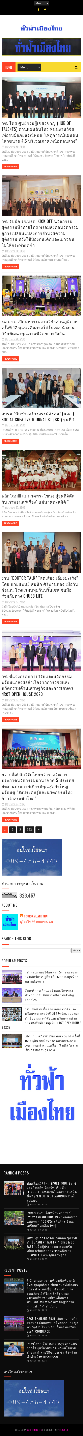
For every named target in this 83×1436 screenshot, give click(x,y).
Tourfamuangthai (36, 916)
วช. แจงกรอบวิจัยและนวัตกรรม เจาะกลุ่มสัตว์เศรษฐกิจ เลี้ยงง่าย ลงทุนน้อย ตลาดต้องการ (52, 976)
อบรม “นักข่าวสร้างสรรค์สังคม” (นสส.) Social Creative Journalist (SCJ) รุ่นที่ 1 (38, 416)
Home (8, 67)
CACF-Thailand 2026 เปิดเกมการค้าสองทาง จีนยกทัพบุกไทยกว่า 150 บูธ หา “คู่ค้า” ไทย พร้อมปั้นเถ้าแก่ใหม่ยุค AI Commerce (52, 1324)
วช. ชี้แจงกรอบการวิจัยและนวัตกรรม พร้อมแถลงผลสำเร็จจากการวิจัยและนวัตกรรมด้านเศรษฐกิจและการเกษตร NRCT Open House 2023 (37, 685)
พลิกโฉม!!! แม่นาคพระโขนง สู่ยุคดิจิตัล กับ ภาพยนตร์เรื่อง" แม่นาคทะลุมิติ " (38, 499)
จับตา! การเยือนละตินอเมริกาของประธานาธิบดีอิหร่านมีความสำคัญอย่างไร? (49, 995)
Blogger (63, 1429)
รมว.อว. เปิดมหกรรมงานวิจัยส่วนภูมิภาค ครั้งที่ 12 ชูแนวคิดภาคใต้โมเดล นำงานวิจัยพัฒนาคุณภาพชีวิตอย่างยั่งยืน (40, 327)
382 (29, 830)
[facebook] (38, 9)
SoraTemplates (34, 1429)
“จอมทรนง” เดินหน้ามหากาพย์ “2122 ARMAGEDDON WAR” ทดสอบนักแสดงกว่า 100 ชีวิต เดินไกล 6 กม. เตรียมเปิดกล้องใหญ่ (52, 1219)
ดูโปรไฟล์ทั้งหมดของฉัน (36, 921)
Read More (10, 166)
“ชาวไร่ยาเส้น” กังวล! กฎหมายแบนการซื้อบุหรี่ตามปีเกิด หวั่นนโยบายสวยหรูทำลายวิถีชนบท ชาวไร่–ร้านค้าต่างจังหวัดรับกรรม (52, 1350)
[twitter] (45, 9)
